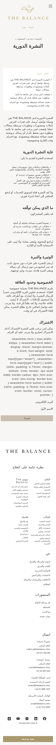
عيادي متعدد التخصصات (19, 493)
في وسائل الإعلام (42, 602)
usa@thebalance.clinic (40, 704)
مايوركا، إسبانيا (43, 641)
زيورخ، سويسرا (43, 659)
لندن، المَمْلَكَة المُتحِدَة (40, 678)
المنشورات (21, 39)
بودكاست (46, 612)
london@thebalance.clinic (39, 685)
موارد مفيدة (45, 616)
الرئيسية (38, 39)
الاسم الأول (46, 408)
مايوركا (31, 27)
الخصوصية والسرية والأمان (21, 529)
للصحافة (46, 607)
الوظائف (46, 584)
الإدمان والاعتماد (44, 525)
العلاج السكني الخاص (42, 484)
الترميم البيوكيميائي (20, 503)
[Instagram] (27, 718)
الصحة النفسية (44, 521)
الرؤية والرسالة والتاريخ (40, 561)
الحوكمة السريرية (42, 570)
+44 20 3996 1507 (42, 689)
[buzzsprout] (9, 718)
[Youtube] (18, 718)
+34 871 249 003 (43, 653)
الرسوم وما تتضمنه (43, 493)
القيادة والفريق (43, 566)
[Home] (28, 15)
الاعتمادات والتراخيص (41, 575)
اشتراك (27, 418)
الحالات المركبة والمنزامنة (40, 535)
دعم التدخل (24, 534)
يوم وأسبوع (24, 521)
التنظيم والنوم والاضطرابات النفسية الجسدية (42, 541)
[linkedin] (35, 718)
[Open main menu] (51, 6)
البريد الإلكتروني (44, 401)
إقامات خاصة (23, 525)
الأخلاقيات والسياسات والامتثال (37, 579)
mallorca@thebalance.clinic (38, 649)
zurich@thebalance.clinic (39, 667)
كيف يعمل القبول (43, 496)
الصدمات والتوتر (44, 532)
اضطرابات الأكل (44, 528)
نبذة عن (30, 39)
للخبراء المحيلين (22, 541)
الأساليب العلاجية (22, 506)
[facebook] (44, 718)
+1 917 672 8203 (43, 707)
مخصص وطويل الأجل (20, 490)
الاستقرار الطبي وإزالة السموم (42, 488)
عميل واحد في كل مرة (19, 487)
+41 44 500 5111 (43, 671)
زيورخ (24, 27)
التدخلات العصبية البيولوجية (22, 498)
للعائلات (25, 538)
